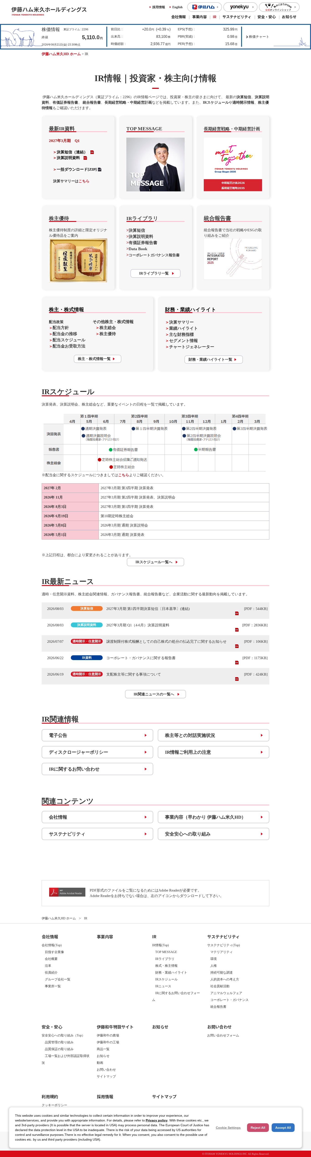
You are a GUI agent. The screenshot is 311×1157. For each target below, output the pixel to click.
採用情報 (158, 7)
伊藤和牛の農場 (108, 1035)
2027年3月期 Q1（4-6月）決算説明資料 (137, 625)
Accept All (283, 1127)
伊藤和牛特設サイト (115, 1027)
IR (214, 16)
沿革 (46, 965)
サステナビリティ (236, 16)
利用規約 (50, 1096)
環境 (212, 959)
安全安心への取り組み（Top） (63, 1035)
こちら (84, 181)
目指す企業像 (53, 952)
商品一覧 (103, 1049)
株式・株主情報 (165, 965)
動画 (100, 1062)
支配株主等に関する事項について (133, 674)
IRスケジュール (165, 979)
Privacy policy (157, 1120)
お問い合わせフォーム (223, 1035)
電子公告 (58, 735)
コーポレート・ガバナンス (228, 1000)
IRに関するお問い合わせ (74, 768)
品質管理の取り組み (58, 1042)
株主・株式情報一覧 (94, 359)
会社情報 (178, 16)
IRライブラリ (163, 959)
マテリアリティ (220, 952)
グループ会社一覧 (56, 979)
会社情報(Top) (52, 945)
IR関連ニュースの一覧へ (154, 694)
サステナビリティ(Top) (223, 945)
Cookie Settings (228, 1127)
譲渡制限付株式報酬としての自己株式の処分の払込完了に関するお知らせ (166, 641)
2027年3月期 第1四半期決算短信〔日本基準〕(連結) (148, 609)
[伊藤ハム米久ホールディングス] (60, 11)
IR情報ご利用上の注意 (188, 752)
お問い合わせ (106, 1069)
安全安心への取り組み (188, 833)
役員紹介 (50, 972)
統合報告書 (216, 1006)
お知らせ (289, 16)
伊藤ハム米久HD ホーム (61, 54)
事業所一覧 (51, 986)
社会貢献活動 (218, 986)
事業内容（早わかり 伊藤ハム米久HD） (205, 817)
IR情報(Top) (160, 945)
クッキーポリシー (54, 1105)
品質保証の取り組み (58, 1049)
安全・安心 (266, 16)
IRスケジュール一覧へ (153, 562)
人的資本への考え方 (223, 979)
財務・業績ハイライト (169, 972)
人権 (212, 965)
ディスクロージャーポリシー (78, 752)
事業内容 (199, 16)
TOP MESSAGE (164, 952)
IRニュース (161, 986)
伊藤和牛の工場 (108, 1042)
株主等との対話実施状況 (190, 735)
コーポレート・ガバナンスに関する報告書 (141, 658)
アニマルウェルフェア (224, 993)
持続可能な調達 (220, 972)
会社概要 (50, 959)
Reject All (258, 1127)
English (177, 7)
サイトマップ (106, 1076)
